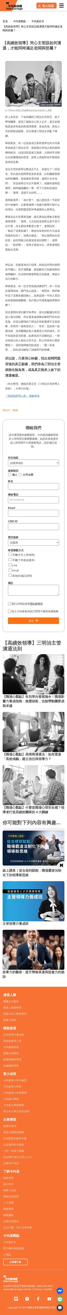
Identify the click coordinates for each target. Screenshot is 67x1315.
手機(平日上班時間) (23, 555)
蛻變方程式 (9, 1126)
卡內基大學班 (11, 1099)
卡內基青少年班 (12, 1086)
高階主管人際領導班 (15, 1014)
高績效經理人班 (12, 1041)
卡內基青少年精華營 (15, 1093)
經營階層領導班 (12, 1059)
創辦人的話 (9, 1190)
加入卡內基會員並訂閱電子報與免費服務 (35, 611)
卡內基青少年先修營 (15, 1080)
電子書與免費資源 (13, 1248)
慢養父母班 (9, 1020)
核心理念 (8, 1184)
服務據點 (8, 1215)
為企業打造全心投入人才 (17, 1157)
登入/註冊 (48, 6)
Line (14, 565)
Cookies (48, 1289)
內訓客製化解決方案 (15, 1138)
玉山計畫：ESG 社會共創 (17, 1227)
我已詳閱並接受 (27, 604)
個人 (14, 474)
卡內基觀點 (19, 21)
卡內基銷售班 (11, 1047)
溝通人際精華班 (12, 1007)
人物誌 (7, 1254)
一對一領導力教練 (13, 1151)
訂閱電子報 (15, 1261)
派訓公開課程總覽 (13, 1132)
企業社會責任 (11, 1221)
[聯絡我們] (60, 1308)
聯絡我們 (8, 1209)
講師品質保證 (11, 1196)
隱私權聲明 (36, 604)
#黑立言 (6, 410)
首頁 (5, 21)
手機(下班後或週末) (23, 560)
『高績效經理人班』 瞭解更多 (22, 396)
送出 (31, 621)
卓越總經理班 (11, 1065)
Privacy (37, 1289)
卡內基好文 (37, 21)
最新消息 (8, 1178)
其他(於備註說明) (22, 576)
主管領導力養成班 (13, 1034)
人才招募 (8, 1202)
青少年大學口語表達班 (16, 1111)
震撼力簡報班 (11, 1053)
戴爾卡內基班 (11, 1001)
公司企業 (28, 474)
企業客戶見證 (11, 1163)
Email (15, 570)
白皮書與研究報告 (13, 1144)
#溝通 (15, 410)
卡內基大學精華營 (13, 1105)
